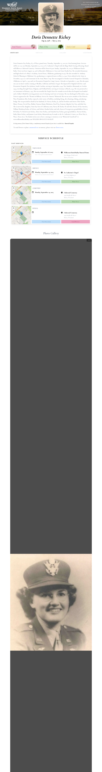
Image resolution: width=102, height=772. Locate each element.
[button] (21, 153)
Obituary (14, 53)
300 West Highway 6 (70, 175)
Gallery (63, 53)
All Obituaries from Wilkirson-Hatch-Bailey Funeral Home (90, 5)
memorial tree (34, 127)
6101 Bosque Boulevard (70, 155)
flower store (59, 127)
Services (39, 53)
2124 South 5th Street (70, 195)
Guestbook (87, 53)
